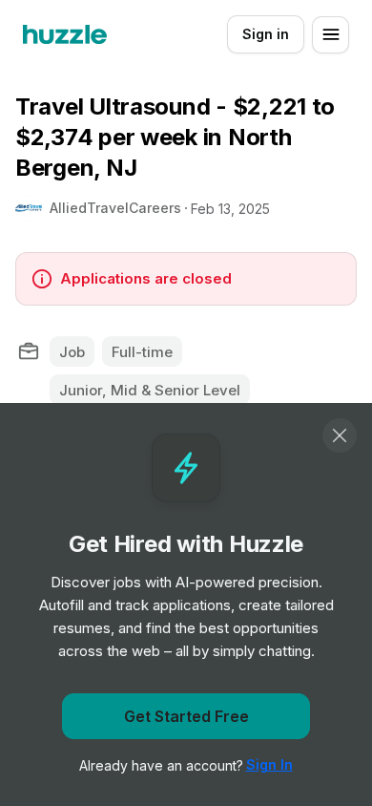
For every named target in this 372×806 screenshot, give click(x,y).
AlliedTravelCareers (115, 208)
